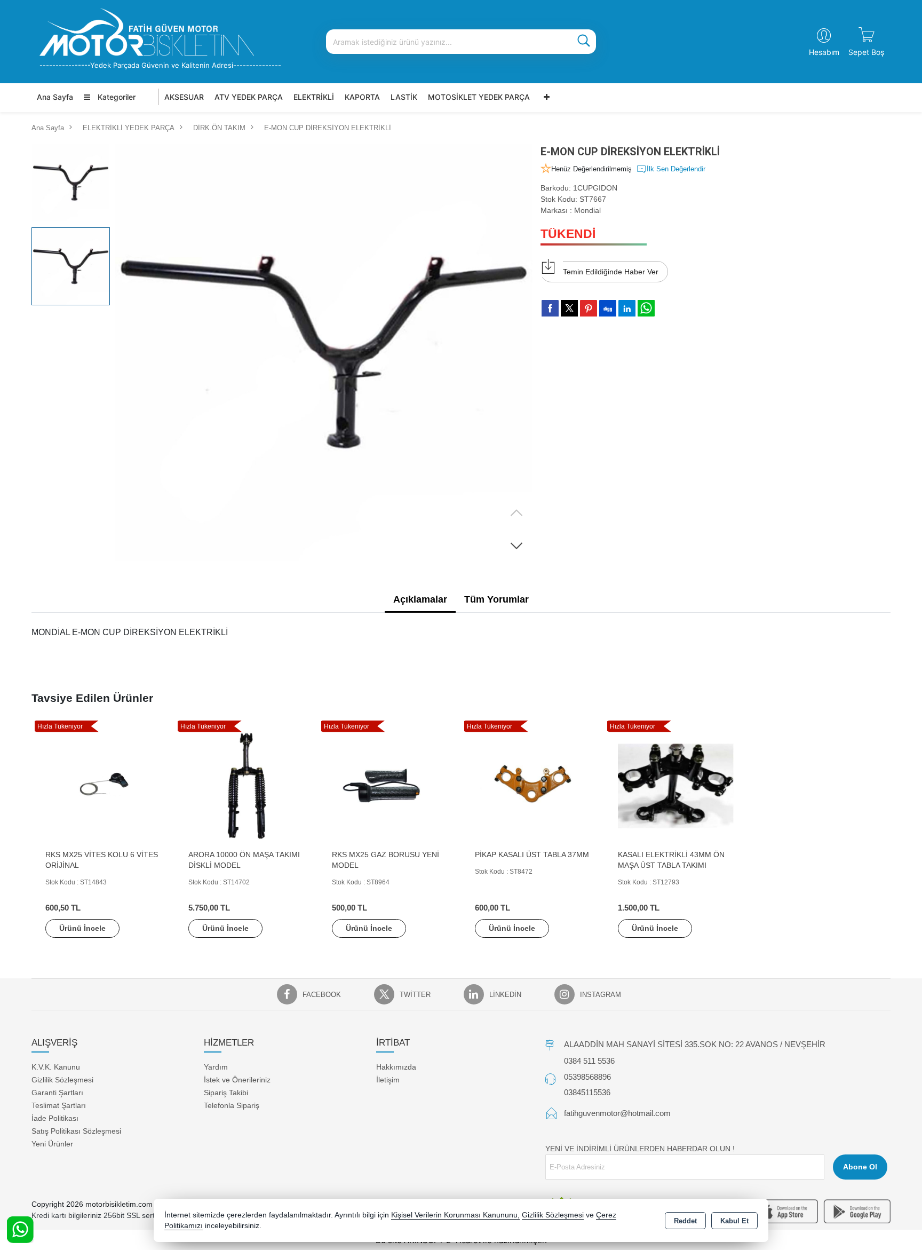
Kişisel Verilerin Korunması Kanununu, (455, 1215)
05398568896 (587, 1076)
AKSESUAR (184, 96)
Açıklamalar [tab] (420, 599)
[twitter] (569, 308)
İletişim (388, 1079)
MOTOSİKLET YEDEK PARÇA (479, 96)
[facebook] (550, 308)
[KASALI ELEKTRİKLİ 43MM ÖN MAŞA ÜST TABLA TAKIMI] (675, 785)
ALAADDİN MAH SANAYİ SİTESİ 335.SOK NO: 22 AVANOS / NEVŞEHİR (694, 1044)
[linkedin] (626, 308)
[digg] (607, 308)
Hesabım (824, 52)
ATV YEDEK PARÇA (248, 96)
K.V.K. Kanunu (55, 1067)
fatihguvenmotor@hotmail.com (617, 1113)
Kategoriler (116, 96)
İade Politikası (54, 1118)
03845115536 (587, 1092)
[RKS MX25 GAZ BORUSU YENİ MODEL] (389, 785)
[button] (516, 545)
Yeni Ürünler (52, 1144)
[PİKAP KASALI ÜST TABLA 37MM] (532, 785)
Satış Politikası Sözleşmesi (76, 1131)
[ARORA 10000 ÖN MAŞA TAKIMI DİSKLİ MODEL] (246, 785)
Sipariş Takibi (226, 1092)
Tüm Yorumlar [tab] (496, 599)
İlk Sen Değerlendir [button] (676, 169)
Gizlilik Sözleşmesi (62, 1079)
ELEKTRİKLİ (313, 96)
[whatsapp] (646, 308)
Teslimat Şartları (58, 1105)
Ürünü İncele (82, 928)
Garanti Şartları (57, 1092)
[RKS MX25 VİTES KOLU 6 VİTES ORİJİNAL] (103, 785)
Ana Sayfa (55, 96)
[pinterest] (588, 308)
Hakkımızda (396, 1067)
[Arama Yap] (583, 41)
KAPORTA (362, 96)
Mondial (587, 210)
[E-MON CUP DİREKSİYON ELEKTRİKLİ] (324, 352)
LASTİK (404, 96)
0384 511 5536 (589, 1060)
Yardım (216, 1067)
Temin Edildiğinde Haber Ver (610, 271)
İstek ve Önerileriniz (237, 1079)
